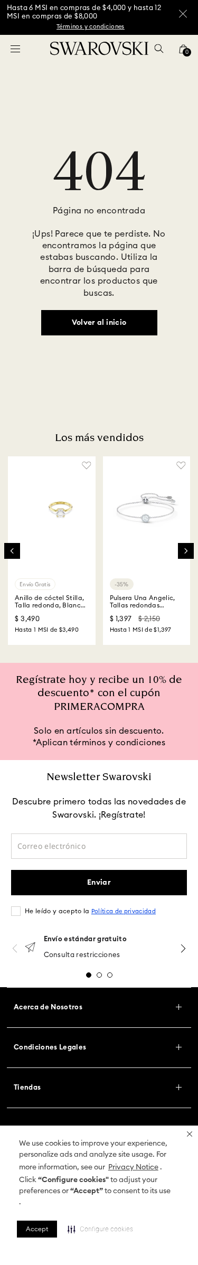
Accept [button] (37, 1229)
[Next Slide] (186, 551)
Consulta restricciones (82, 955)
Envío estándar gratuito (85, 939)
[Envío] (30, 948)
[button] (189, 1134)
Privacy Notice (133, 1167)
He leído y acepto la (90, 911)
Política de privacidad (123, 911)
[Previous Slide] (12, 551)
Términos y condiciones (90, 27)
